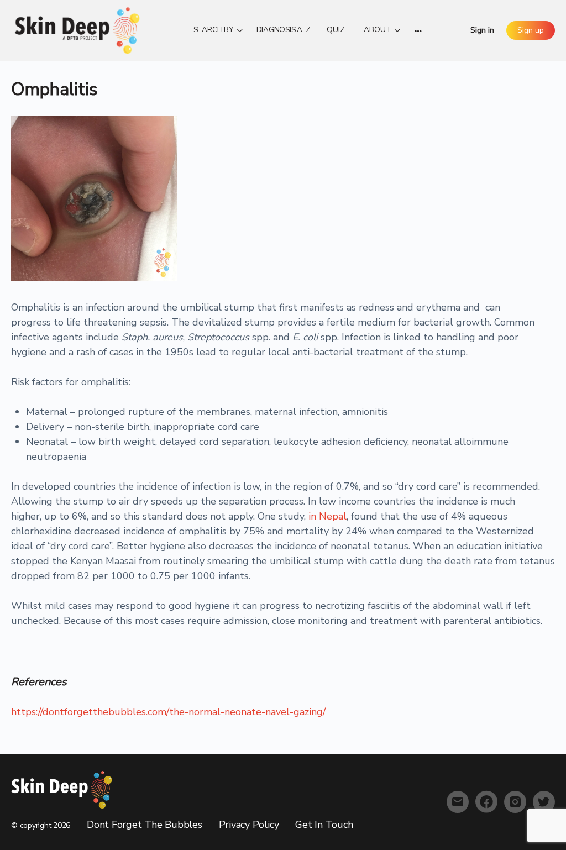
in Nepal (327, 516)
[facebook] (486, 802)
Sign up (530, 30)
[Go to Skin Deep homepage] (77, 29)
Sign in (482, 30)
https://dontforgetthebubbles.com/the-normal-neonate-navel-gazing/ (168, 711)
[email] (458, 802)
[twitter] (544, 802)
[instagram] (515, 802)
